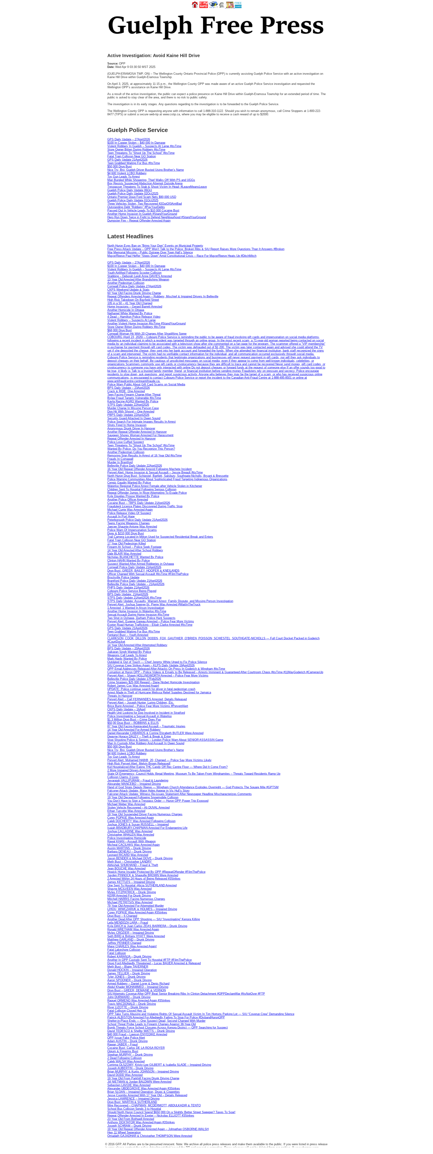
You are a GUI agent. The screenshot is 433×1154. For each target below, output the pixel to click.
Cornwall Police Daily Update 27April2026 (134, 286)
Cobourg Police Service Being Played (131, 591)
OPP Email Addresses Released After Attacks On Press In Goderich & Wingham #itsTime (166, 668)
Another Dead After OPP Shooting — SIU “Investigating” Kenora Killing (153, 919)
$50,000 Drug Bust (119, 166)
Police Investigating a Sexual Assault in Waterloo (139, 716)
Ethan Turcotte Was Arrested (126, 811)
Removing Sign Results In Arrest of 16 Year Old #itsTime (144, 455)
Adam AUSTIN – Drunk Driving (127, 1041)
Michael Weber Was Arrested (126, 804)
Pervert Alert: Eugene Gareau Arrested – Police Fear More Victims (150, 621)
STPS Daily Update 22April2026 (128, 404)
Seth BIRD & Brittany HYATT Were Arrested (136, 936)
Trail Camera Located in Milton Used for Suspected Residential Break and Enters (160, 536)
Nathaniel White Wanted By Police (129, 313)
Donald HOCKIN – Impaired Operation (132, 970)
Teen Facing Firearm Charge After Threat (134, 394)
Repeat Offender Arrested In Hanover (131, 438)
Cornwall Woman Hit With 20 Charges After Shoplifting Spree (147, 333)
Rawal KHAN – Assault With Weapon (131, 841)
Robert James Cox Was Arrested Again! (133, 685)
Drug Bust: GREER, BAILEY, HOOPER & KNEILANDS (143, 570)
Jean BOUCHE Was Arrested (126, 868)
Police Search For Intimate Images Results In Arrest (141, 421)
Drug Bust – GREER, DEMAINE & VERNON (136, 990)
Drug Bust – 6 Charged (122, 916)
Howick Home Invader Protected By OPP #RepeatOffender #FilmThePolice (156, 872)
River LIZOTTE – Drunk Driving (127, 1007)
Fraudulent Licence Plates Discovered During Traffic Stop (144, 506)
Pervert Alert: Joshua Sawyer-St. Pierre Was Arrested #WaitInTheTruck (153, 604)
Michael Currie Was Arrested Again (130, 509)
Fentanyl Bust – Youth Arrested (127, 635)
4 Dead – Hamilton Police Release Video (133, 316)
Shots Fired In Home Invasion (126, 425)
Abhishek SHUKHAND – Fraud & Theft (132, 865)
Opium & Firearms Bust (122, 1051)
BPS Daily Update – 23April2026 (128, 387)
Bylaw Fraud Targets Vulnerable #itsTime (134, 398)
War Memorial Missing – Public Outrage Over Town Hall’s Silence (150, 252)
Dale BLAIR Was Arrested (124, 553)
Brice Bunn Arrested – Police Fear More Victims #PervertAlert (147, 706)
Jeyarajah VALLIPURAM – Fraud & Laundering (137, 780)
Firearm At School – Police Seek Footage (134, 547)
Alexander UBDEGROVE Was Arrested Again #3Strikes (143, 1088)
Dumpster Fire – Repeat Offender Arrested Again (138, 220)
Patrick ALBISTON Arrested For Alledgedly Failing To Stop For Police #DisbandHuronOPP (166, 1017)
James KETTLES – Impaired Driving (131, 882)
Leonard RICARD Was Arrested (127, 855)
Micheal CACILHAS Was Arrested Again (133, 844)
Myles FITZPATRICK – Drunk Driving (131, 892)
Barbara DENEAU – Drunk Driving (129, 851)
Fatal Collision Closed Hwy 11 (126, 1010)
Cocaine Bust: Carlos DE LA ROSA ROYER (136, 1048)
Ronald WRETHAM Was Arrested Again (133, 929)
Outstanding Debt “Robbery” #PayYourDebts (136, 207)
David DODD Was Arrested (125, 1075)
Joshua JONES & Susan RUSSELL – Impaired (138, 824)
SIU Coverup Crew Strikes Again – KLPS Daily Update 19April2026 (151, 665)
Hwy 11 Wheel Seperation (124, 1132)
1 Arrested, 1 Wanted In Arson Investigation (135, 607)
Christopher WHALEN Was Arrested (130, 834)
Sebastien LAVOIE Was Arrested (128, 1085)
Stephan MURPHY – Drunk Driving (130, 1054)
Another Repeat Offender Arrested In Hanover (137, 431)
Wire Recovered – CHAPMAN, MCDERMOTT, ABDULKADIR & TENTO (154, 1105)
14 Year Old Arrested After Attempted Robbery (137, 645)
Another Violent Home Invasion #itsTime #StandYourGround (146, 323)
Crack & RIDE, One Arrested (126, 391)
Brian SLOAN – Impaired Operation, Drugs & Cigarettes (143, 1092)
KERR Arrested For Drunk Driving (129, 895)
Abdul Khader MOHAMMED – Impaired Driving (137, 987)
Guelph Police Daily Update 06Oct (129, 190)
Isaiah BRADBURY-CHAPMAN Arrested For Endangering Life (147, 828)
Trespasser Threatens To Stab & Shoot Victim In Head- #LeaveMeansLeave (157, 186)
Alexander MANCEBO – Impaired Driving (134, 784)
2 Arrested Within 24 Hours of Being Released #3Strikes (143, 878)
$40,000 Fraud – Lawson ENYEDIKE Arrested (137, 1034)
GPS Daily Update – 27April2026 (128, 139)
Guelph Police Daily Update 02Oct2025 (132, 193)
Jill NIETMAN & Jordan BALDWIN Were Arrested (139, 1081)
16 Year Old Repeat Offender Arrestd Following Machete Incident (149, 469)
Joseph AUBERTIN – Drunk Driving (130, 1068)
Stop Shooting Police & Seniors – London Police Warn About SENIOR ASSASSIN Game (165, 740)
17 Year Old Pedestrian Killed (126, 543)
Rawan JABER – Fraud (122, 1044)
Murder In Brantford (120, 462)
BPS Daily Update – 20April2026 (128, 648)
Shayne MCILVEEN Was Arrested (129, 888)
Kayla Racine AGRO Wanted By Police (132, 401)
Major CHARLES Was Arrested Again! (132, 946)
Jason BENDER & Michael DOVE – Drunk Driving (140, 858)
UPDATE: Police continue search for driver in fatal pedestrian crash (151, 689)
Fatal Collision (116, 953)
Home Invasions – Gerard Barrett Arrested (134, 306)
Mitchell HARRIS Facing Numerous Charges (136, 899)
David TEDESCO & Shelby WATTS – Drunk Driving (141, 1031)
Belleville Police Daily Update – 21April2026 (135, 584)
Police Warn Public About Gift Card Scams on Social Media (146, 384)
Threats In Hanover (119, 695)
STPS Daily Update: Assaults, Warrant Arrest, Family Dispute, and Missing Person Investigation (170, 601)
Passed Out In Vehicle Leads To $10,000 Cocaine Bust (143, 210)
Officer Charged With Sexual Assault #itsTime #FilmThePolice (148, 574)
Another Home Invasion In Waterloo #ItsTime (136, 611)
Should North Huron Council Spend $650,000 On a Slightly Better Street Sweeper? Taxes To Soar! (171, 1112)
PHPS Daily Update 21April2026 (128, 587)
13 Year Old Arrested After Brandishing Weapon (138, 279)
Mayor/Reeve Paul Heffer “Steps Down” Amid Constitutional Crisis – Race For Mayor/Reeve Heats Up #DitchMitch (181, 255)
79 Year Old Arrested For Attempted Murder (135, 905)
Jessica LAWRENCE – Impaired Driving (133, 1098)
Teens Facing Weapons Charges (128, 523)
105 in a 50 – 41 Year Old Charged (129, 303)
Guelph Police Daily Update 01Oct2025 (132, 200)
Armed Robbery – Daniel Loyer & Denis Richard (138, 983)
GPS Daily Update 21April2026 (127, 159)
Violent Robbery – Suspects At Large (131, 320)
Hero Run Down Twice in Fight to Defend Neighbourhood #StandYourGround (156, 217)
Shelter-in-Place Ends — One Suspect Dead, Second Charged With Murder (156, 1020)
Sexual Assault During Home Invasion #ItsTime (138, 614)
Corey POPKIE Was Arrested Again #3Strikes (137, 912)
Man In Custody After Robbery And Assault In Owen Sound (145, 743)
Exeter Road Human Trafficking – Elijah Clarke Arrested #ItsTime (149, 624)
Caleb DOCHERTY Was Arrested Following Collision (141, 821)
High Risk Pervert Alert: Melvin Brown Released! (138, 763)
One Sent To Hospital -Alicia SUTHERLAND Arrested (142, 885)
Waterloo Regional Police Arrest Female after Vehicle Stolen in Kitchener (154, 486)
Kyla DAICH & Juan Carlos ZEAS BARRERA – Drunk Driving (147, 926)
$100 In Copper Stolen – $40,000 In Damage (136, 142)
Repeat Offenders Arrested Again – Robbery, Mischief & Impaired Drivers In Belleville (162, 296)
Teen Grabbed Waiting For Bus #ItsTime (133, 163)
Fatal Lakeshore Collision (123, 949)
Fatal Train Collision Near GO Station (131, 156)
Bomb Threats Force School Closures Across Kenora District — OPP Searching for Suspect (167, 1027)
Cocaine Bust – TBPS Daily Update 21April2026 (138, 503)
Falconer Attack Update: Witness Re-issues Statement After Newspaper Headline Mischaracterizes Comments (179, 794)
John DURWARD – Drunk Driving (128, 997)
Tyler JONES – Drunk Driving (126, 976)
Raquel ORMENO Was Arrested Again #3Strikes (138, 1000)
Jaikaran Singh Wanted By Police (129, 651)
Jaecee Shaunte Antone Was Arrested (132, 526)
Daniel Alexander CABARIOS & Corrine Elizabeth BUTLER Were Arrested (155, 733)
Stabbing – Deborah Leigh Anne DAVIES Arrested (139, 276)
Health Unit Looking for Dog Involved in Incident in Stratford (146, 712)
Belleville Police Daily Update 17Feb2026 (134, 679)
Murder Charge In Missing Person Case (133, 408)
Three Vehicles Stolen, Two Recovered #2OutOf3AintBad (144, 203)
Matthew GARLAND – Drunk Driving (130, 939)
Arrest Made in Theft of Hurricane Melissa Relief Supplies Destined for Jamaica (159, 692)
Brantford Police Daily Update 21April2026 (134, 580)
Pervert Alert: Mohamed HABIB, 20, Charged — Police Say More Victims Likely (159, 760)
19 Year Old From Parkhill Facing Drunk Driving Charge (143, 1078)
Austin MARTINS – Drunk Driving (129, 848)
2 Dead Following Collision (124, 1058)
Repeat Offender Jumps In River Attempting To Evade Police (147, 492)
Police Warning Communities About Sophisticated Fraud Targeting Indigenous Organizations (167, 479)
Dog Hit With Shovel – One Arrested (130, 411)
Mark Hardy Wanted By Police (127, 658)
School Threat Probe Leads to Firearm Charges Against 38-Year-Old (151, 1024)
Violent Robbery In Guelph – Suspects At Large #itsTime (144, 146)
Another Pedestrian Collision (125, 283)
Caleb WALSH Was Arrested (126, 1061)
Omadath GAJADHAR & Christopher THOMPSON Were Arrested (149, 1136)
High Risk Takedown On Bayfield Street (133, 299)
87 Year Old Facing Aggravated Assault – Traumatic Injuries (146, 726)
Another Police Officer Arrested (127, 499)
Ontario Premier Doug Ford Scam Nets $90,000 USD (141, 197)
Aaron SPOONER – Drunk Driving (129, 980)
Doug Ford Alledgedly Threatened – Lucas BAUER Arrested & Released (154, 963)
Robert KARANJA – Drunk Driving (129, 956)
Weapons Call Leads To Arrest (127, 655)
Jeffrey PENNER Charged (124, 943)
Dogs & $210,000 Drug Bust (125, 533)
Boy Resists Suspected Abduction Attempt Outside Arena (144, 183)
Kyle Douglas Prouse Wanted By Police (133, 496)
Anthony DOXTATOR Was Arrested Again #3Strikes (141, 1122)
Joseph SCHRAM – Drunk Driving (129, 1125)
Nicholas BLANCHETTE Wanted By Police (135, 557)
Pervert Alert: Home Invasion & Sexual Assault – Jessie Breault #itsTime (155, 472)
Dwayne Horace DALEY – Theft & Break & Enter (139, 736)
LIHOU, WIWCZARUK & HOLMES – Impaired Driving (142, 909)
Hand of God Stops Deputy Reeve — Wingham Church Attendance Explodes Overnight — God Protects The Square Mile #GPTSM (193, 787)
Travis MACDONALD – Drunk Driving (131, 1004)
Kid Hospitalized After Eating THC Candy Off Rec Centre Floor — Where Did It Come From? (167, 767)
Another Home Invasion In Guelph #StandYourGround (142, 214)
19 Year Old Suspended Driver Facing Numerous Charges (144, 814)
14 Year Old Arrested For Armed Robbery (134, 729)
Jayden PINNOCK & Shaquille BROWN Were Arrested (142, 875)
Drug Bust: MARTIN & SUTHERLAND (132, 1102)
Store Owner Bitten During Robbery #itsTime (136, 149)
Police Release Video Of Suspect (129, 513)
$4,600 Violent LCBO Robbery (127, 173)
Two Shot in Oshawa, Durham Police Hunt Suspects (141, 618)
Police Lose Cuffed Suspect (125, 442)
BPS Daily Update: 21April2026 (127, 594)
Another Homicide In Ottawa (125, 310)
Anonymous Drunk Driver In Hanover (131, 428)
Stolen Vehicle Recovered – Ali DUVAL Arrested (138, 807)
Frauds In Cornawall (120, 459)
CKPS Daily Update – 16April (126, 709)
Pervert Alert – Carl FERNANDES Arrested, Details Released (147, 699)
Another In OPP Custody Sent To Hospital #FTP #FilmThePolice (149, 960)
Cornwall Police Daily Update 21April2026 (134, 567)
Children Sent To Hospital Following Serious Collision (141, 489)
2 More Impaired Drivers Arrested (128, 770)
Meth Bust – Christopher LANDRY (129, 861)
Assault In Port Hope (121, 516)
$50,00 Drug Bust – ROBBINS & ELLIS (133, 723)
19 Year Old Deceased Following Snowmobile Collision (142, 797)
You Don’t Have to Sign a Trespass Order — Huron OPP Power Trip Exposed (157, 800)
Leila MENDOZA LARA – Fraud (127, 922)
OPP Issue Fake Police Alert (126, 1037)
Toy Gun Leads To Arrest (123, 176)
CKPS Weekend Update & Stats (128, 289)
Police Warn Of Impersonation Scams (132, 530)
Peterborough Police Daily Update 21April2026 (137, 519)
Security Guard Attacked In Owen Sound (133, 418)
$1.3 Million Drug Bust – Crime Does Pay (134, 719)
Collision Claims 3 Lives (123, 777)
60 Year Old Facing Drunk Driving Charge (134, 293)
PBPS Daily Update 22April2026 (128, 415)
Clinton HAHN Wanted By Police (128, 560)
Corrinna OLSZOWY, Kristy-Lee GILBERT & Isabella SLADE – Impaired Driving (159, 1064)
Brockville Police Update (123, 577)
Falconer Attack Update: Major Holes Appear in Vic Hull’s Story (148, 790)
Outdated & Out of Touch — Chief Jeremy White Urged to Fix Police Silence (157, 662)
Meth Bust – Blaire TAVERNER (127, 966)
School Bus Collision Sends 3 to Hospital (134, 1108)
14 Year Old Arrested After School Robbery (135, 550)
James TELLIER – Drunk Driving (128, 973)
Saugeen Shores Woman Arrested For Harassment (140, 435)
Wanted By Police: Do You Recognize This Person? (141, 448)
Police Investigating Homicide (126, 838)
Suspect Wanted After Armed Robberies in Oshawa (140, 563)
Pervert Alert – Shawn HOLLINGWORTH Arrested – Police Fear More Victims (157, 675)
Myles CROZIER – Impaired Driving (130, 932)
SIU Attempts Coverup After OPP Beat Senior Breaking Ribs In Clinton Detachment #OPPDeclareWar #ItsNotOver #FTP (186, 993)
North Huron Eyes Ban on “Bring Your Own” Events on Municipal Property (155, 245)
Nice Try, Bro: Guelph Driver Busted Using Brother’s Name (145, 169)
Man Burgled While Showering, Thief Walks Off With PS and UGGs (151, 180)
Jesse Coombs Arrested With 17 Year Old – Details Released (147, 1095)
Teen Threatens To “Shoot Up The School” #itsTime (141, 153)
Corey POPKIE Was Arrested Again (130, 817)
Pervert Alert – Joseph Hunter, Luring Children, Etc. (140, 702)
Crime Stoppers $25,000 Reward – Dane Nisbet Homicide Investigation (153, 682)
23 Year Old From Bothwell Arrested (130, 1119)
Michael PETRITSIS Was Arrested (129, 902)
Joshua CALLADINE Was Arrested (129, 831)
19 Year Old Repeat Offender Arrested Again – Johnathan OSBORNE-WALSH (158, 1129)
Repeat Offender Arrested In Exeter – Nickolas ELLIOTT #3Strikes (150, 1115)
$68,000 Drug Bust (119, 330)
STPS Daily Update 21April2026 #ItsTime (134, 597)
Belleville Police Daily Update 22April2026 (134, 465)
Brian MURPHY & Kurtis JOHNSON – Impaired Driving (143, 1071)
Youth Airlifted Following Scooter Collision (134, 272)
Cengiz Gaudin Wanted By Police (129, 482)
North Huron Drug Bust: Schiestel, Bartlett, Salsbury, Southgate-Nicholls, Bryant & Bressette (167, 475)
